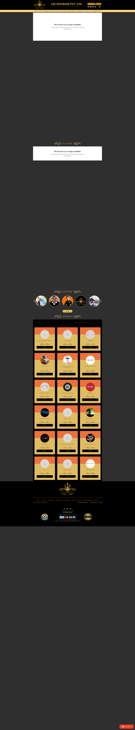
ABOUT (44, 500)
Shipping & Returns (83, 502)
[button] (99, 6)
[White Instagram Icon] (67, 509)
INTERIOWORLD (88, 500)
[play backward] (34, 301)
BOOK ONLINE (66, 500)
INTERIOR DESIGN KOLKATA (46, 504)
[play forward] (100, 301)
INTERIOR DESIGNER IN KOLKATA (87, 504)
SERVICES (51, 500)
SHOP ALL (96, 500)
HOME (37, 500)
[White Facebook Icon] (64, 509)
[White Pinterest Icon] (70, 509)
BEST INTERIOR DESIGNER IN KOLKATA (66, 504)
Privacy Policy (93, 502)
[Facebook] (93, 7)
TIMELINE (58, 500)
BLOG (73, 500)
